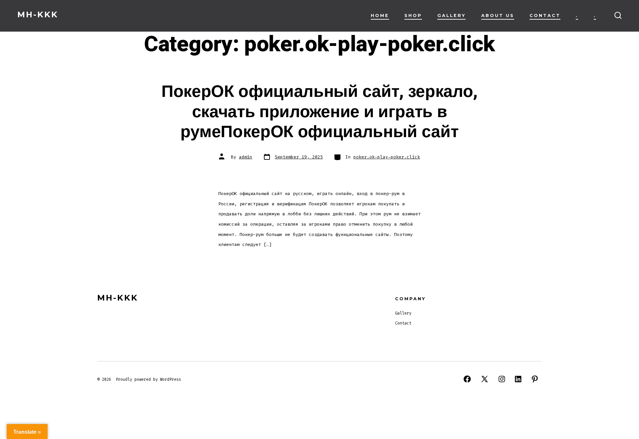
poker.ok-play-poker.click (386, 157)
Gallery (451, 15)
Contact (545, 15)
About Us (497, 15)
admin (245, 157)
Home (380, 15)
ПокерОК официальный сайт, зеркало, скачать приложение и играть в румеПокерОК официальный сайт (319, 111)
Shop (413, 15)
